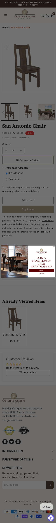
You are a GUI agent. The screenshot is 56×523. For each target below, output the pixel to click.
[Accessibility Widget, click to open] (50, 517)
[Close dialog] (53, 246)
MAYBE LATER (41, 273)
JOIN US (41, 270)
